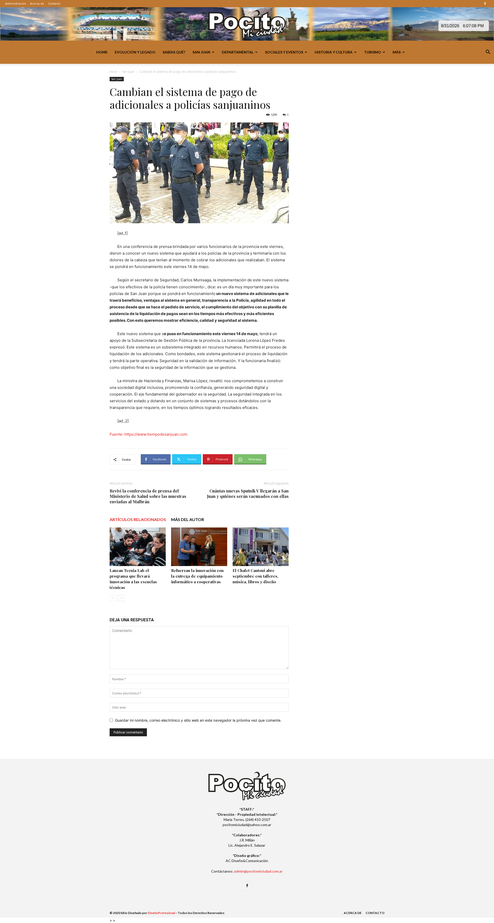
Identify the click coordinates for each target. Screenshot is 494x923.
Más (397, 52)
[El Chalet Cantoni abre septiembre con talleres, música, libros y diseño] (261, 546)
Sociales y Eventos (284, 52)
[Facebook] (485, 3)
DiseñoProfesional (161, 913)
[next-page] (121, 598)
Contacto (54, 3)
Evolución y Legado (135, 52)
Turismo (372, 52)
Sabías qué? (174, 52)
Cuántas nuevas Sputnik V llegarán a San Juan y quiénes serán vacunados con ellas (248, 493)
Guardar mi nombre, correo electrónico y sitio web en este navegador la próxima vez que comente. (198, 720)
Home (102, 52)
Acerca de (37, 3)
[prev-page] (113, 598)
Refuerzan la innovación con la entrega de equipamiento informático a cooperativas (197, 576)
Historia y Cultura (333, 52)
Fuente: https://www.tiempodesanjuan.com (148, 434)
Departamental (237, 52)
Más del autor (187, 519)
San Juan (201, 52)
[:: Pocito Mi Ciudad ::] (247, 24)
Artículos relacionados (138, 519)
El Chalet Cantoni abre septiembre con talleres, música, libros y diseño (255, 576)
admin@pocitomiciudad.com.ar (258, 871)
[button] (488, 52)
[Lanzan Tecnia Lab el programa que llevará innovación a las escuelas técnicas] (138, 546)
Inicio (113, 71)
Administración (15, 3)
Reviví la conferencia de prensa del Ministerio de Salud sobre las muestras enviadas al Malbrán (148, 496)
